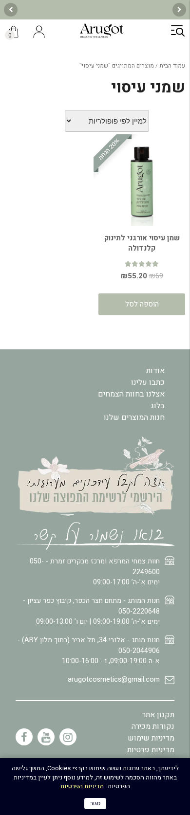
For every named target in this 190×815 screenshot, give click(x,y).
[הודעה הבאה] (11, 10)
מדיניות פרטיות (150, 750)
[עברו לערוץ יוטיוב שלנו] (46, 736)
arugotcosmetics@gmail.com (114, 679)
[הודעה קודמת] (179, 10)
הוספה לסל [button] (142, 304)
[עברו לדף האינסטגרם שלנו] (67, 736)
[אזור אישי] (39, 32)
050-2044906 (139, 651)
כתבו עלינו (148, 382)
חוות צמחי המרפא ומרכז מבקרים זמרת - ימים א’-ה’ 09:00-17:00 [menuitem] (95, 571)
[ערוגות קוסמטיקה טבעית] (101, 36)
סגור (95, 803)
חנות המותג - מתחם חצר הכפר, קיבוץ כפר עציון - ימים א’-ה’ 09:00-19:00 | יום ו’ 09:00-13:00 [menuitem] (91, 611)
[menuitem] (95, 683)
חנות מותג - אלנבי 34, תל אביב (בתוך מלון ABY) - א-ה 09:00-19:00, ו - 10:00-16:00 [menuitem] (89, 650)
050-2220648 (139, 611)
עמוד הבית (172, 65)
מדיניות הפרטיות (82, 786)
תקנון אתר (158, 715)
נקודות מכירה (153, 726)
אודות (155, 371)
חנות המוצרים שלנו (134, 417)
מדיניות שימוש (151, 738)
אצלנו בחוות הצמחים (131, 394)
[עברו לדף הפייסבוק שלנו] (24, 736)
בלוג (158, 406)
